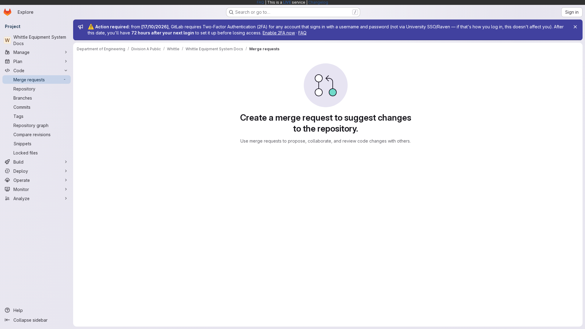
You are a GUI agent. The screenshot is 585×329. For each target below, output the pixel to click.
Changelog (318, 2)
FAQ (260, 2)
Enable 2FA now (279, 32)
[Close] (575, 26)
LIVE (287, 2)
